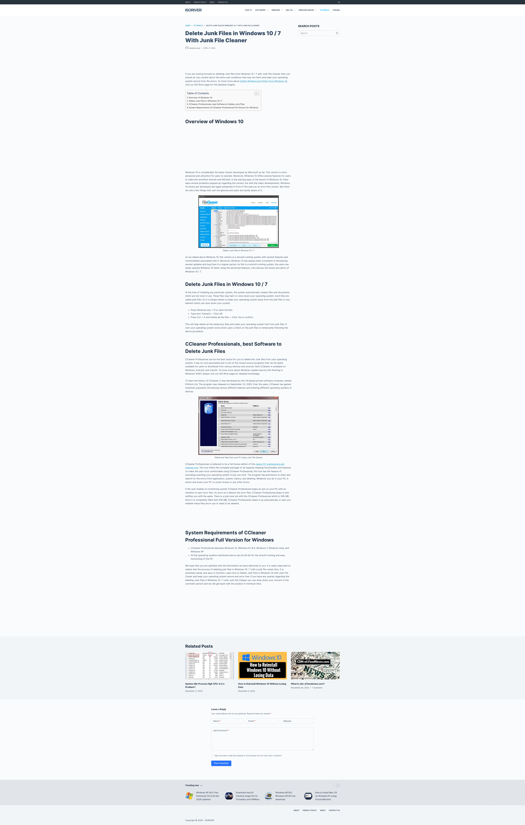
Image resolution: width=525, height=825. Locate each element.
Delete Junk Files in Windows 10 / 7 (205, 101)
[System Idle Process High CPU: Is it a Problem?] (209, 665)
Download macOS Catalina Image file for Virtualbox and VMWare (247, 796)
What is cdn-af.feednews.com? (308, 683)
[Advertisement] (238, 62)
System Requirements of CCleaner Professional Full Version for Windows (223, 107)
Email (251, 721)
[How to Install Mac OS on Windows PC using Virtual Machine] (308, 796)
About (187, 2)
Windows (276, 10)
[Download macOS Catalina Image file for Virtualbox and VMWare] (229, 796)
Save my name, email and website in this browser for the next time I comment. (248, 755)
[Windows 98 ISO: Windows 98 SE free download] (269, 796)
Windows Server (306, 10)
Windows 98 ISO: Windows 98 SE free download (285, 796)
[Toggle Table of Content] (255, 93)
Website (287, 721)
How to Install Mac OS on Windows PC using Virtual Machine (326, 796)
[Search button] (337, 33)
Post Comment (221, 763)
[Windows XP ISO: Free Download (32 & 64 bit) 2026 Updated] (189, 796)
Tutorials (324, 10)
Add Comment (221, 730)
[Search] (339, 2)
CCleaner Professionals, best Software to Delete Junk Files (217, 104)
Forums (336, 10)
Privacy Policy (200, 2)
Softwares (260, 10)
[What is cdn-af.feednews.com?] (315, 665)
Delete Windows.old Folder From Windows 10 (263, 81)
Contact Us (223, 2)
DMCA (212, 2)
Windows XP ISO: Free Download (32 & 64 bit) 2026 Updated (207, 796)
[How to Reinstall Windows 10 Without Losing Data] (262, 665)
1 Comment (317, 687)
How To (248, 10)
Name (216, 721)
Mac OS (289, 10)
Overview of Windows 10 (200, 97)
